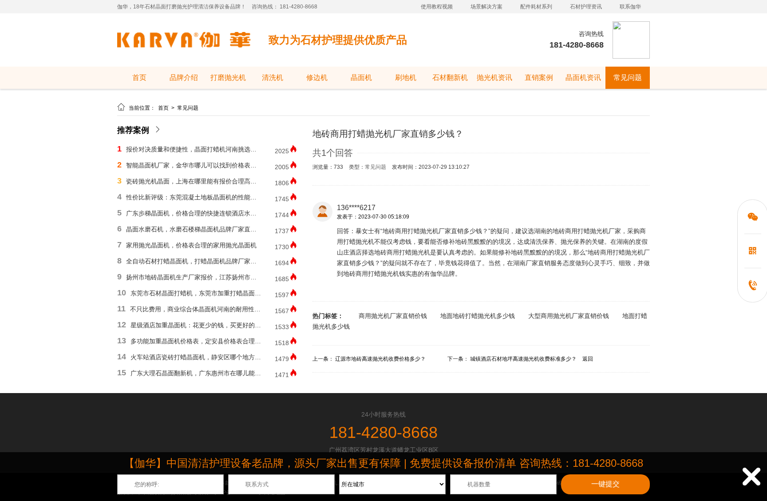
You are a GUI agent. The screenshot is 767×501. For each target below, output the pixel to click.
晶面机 (361, 77)
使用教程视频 (437, 7)
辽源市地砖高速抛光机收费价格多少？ (380, 359)
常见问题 (627, 77)
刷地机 (405, 77)
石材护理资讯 (586, 7)
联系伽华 (630, 7)
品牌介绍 (184, 77)
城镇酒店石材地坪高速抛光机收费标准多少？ (523, 359)
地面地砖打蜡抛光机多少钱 (477, 315)
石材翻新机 (450, 77)
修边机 (317, 77)
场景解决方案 (486, 7)
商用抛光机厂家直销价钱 (393, 315)
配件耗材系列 (536, 7)
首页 (139, 77)
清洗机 (272, 77)
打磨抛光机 (228, 77)
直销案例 (539, 77)
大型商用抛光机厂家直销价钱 (568, 315)
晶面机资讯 (583, 77)
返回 (587, 359)
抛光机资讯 (494, 77)
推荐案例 (133, 130)
